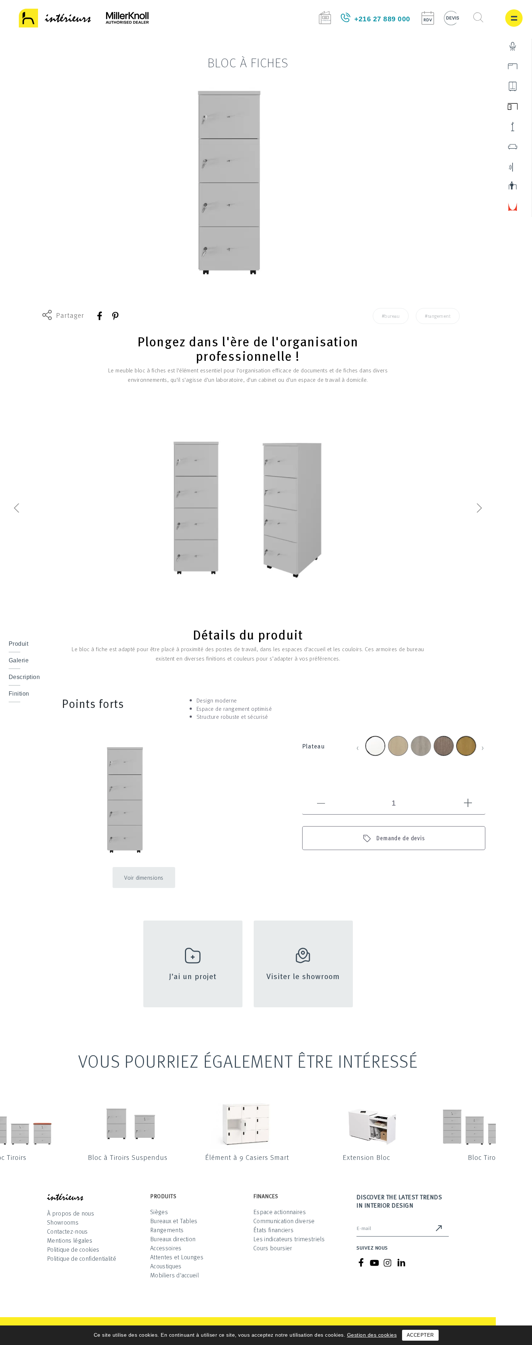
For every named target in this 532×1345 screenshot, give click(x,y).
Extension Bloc (366, 1157)
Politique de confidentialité (81, 1258)
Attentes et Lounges (176, 1256)
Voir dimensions (144, 877)
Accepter (420, 1335)
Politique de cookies (73, 1249)
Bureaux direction (172, 1238)
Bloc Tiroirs (485, 1157)
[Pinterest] (115, 316)
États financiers (273, 1229)
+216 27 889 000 (382, 19)
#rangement (438, 316)
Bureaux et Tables (173, 1220)
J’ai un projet (192, 975)
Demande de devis (400, 837)
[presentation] (16, 509)
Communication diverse (284, 1220)
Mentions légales (69, 1240)
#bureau (391, 316)
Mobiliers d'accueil (174, 1275)
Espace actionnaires (279, 1211)
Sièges (159, 1211)
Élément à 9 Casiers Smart (247, 1157)
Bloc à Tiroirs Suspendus (128, 1157)
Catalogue (325, 17)
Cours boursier (272, 1247)
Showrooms (63, 1222)
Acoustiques (166, 1266)
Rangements (166, 1229)
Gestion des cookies (372, 1335)
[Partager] (100, 316)
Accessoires (166, 1247)
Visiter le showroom (303, 975)
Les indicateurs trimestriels (289, 1238)
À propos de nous (70, 1213)
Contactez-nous (67, 1231)
